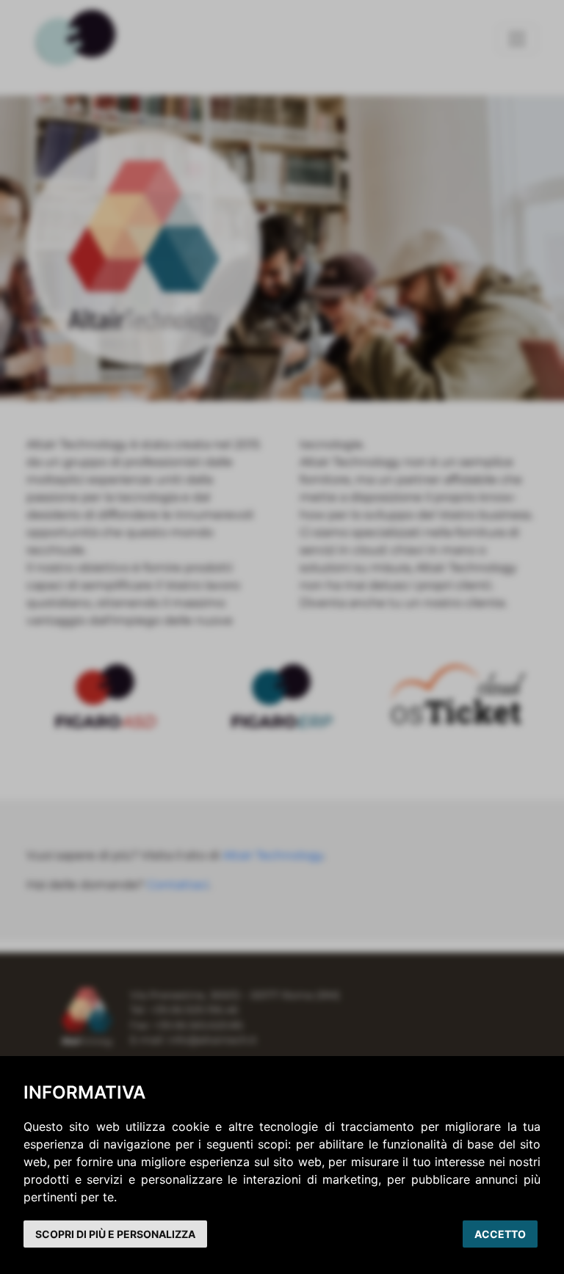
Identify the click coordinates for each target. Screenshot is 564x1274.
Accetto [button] (500, 1234)
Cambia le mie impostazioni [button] (115, 1234)
